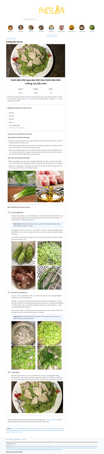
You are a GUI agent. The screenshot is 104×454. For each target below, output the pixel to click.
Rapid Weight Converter (25, 449)
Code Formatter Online (60, 446)
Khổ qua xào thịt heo (16, 428)
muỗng (19, 296)
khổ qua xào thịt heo (51, 420)
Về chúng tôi (9, 439)
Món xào (14, 39)
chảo (34, 296)
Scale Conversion (33, 448)
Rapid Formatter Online (83, 448)
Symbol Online (43, 448)
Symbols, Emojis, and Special (41, 449)
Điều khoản (17, 439)
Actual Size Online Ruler (69, 448)
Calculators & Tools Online (55, 448)
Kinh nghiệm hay (48, 446)
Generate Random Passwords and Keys (16, 448)
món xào (57, 99)
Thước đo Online (17, 446)
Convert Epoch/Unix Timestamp (88, 446)
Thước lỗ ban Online (37, 446)
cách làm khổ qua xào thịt (50, 428)
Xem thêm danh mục (52, 35)
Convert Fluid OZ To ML (56, 449)
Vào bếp (27, 99)
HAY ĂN (8, 39)
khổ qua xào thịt (27, 428)
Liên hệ (24, 439)
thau (31, 230)
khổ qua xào (18, 430)
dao (26, 216)
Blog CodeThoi (27, 446)
